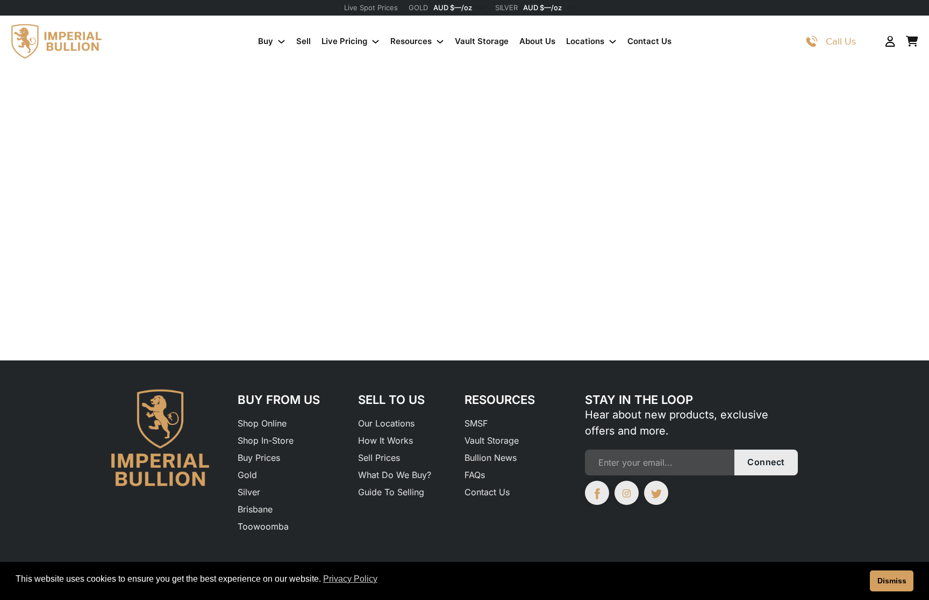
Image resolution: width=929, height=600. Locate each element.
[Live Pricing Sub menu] (375, 42)
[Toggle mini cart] (912, 41)
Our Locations (386, 423)
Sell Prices (379, 457)
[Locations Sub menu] (613, 42)
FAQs (474, 474)
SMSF (476, 423)
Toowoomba (263, 526)
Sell (303, 41)
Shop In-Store (266, 440)
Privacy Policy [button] (350, 578)
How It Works (385, 440)
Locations (585, 41)
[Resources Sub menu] (440, 42)
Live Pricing (344, 41)
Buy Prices (259, 457)
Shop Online (262, 423)
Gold (247, 474)
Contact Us (649, 41)
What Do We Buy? (394, 474)
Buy (265, 41)
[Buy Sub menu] (281, 42)
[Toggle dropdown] (811, 41)
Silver (249, 492)
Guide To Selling (391, 492)
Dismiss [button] (891, 580)
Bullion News (490, 457)
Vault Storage (482, 41)
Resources (411, 41)
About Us (537, 41)
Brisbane (255, 509)
